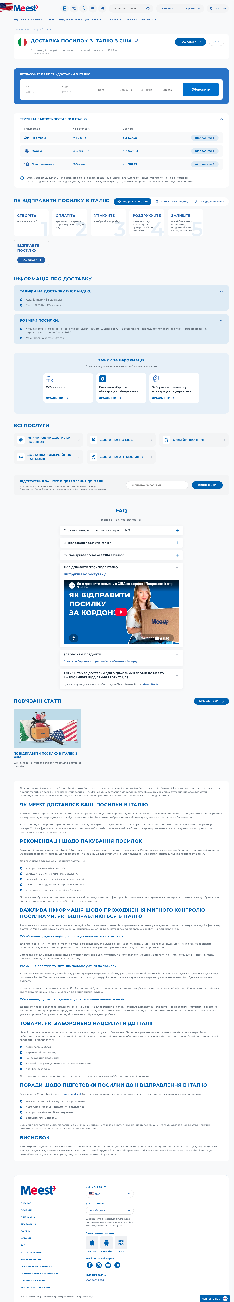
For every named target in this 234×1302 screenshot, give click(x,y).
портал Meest (72, 1094)
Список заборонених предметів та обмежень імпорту (101, 661)
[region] (121, 386)
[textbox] (216, 42)
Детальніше (54, 398)
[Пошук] (148, 9)
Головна (18, 29)
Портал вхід (168, 8)
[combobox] (216, 42)
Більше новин (209, 701)
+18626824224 (95, 1280)
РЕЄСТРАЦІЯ (192, 8)
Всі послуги (34, 29)
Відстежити (207, 485)
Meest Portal (151, 684)
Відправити (203, 138)
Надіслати (188, 41)
